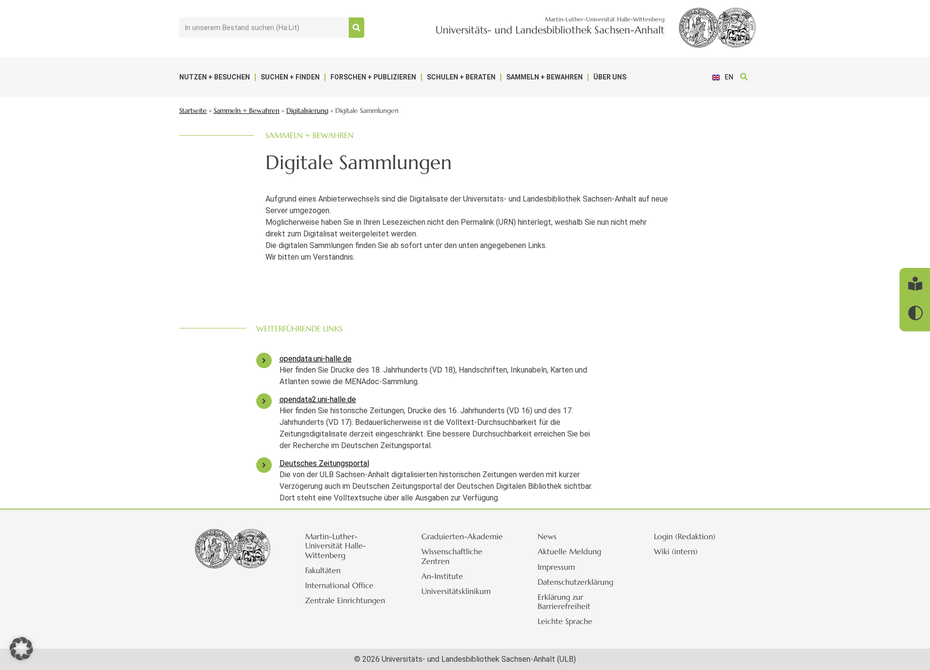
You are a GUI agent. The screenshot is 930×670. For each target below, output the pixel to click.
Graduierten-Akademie (462, 536)
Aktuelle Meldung (569, 551)
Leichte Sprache (565, 621)
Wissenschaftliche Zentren (451, 555)
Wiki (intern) (676, 551)
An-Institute (442, 576)
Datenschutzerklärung (575, 582)
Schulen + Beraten (461, 77)
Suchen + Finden (290, 77)
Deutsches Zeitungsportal (324, 463)
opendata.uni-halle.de (315, 358)
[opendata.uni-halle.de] (264, 360)
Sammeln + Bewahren (544, 77)
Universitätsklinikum (456, 591)
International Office (339, 585)
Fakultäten (323, 570)
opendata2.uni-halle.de (317, 399)
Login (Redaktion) (684, 536)
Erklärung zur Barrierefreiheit (564, 601)
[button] (744, 77)
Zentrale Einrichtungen (345, 600)
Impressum (556, 567)
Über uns (609, 77)
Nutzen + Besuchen (214, 77)
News (547, 536)
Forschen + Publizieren (373, 77)
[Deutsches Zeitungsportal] (264, 465)
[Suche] (356, 27)
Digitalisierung (307, 111)
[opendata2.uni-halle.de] (264, 401)
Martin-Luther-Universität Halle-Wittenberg (335, 545)
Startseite (193, 111)
